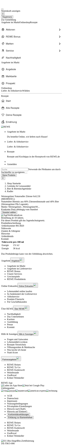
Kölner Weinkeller (15, 378)
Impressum (12, 401)
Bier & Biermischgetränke (19, 188)
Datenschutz (12, 398)
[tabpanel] (31, 245)
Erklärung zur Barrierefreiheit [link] (20, 417)
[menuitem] (31, 29)
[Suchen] (26, 173)
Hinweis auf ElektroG (17, 411)
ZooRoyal (11, 375)
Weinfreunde (13, 372)
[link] (34, 134)
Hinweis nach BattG (16, 409)
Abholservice (13, 296)
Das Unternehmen (15, 316)
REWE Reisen (14, 364)
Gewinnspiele (13, 276)
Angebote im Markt (16, 266)
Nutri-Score (12, 352)
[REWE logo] (5, 126)
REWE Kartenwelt (16, 370)
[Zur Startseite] (11, 5)
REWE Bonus (13, 271)
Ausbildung (12, 322)
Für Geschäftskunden (17, 302)
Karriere (11, 319)
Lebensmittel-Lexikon (17, 342)
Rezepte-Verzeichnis (16, 344)
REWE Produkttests (16, 279)
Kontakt (11, 327)
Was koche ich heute (16, 350)
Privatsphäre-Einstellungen (19, 406)
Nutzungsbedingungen (17, 403)
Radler (10, 191)
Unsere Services (14, 274)
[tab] (31, 228)
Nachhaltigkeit (14, 314)
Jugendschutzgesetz (35, 220)
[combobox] (14, 169)
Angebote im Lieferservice (19, 268)
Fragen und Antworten (17, 339)
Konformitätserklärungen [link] (18, 414)
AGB (9, 395)
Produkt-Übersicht (15, 299)
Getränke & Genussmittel (18, 186)
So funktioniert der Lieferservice (22, 294)
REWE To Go (13, 367)
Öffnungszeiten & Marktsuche (21, 347)
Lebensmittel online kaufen (19, 291)
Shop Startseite (14, 183)
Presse (10, 324)
